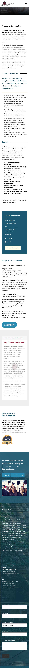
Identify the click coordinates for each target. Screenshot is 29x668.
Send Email (8, 234)
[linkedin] (7, 242)
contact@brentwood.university (14, 573)
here (6, 200)
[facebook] (5, 242)
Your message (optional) (9, 640)
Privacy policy (22, 667)
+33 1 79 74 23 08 (12, 223)
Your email (5, 613)
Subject (4, 631)
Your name (5, 604)
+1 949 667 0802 (10, 585)
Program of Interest (7, 622)
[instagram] (10, 242)
